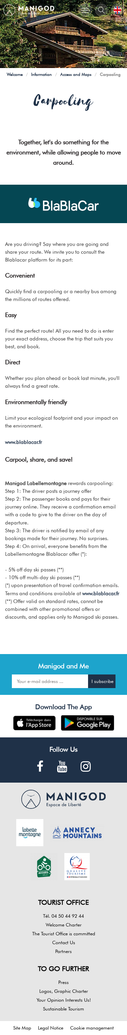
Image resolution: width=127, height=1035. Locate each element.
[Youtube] (62, 767)
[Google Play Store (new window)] (87, 723)
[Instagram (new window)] (86, 767)
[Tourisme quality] (77, 866)
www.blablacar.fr (23, 442)
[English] (117, 10)
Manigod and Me (63, 666)
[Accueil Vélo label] (44, 866)
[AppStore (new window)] (34, 723)
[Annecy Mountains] (77, 832)
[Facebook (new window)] (40, 767)
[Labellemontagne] (29, 832)
